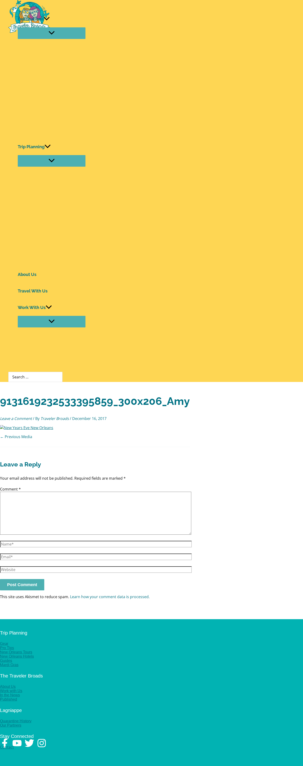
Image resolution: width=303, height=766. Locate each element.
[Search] (60, 377)
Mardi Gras (9, 665)
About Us (27, 274)
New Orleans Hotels (17, 656)
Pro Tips (7, 648)
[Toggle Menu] (51, 33)
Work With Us (32, 307)
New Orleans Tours (16, 652)
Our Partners (10, 725)
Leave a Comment (16, 418)
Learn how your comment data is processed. (110, 596)
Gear (4, 644)
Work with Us (11, 691)
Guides (6, 661)
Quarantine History (15, 721)
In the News (10, 695)
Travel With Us (33, 290)
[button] (47, 19)
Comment (10, 489)
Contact (7, 747)
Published (8, 699)
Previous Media (16, 436)
